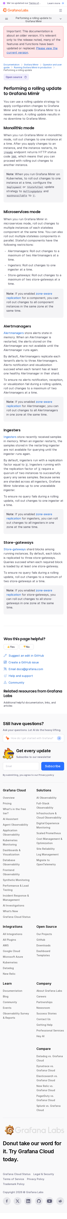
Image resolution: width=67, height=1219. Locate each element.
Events (7, 1007)
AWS (6, 945)
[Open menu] (60, 10)
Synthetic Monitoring (16, 879)
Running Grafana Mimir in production (33, 67)
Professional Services (50, 1030)
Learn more (54, 3)
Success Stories (46, 1013)
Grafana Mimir (31, 64)
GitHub (40, 939)
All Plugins (9, 939)
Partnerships (44, 1002)
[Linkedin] (28, 1201)
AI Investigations (13, 905)
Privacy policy (46, 774)
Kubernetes (10, 962)
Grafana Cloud (36, 1151)
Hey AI (40, 1036)
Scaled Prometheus (48, 833)
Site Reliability (45, 848)
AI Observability (46, 797)
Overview (9, 797)
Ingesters (10, 437)
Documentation (11, 64)
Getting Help (44, 1024)
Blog (5, 996)
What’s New (10, 911)
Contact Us (43, 1019)
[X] (17, 1201)
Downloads (43, 945)
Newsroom (43, 1007)
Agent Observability (15, 824)
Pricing (7, 803)
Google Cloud (11, 951)
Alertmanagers (14, 333)
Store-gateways (15, 549)
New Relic (9, 973)
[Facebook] (7, 1201)
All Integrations (12, 934)
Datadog (8, 968)
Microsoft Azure (13, 956)
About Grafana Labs (49, 990)
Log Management (47, 854)
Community (10, 1002)
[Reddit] (60, 1201)
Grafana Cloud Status (17, 916)
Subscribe (52, 766)
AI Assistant (10, 818)
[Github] (39, 1201)
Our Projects (44, 934)
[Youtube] (49, 1201)
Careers (41, 996)
